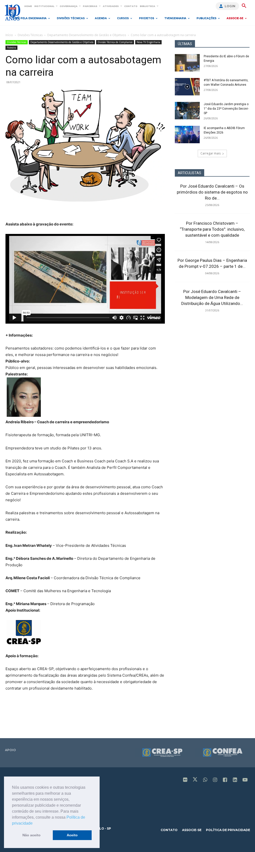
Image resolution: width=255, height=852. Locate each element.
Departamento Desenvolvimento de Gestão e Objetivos (86, 35)
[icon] (185, 780)
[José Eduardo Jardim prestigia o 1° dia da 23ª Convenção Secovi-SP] (187, 110)
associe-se (191, 830)
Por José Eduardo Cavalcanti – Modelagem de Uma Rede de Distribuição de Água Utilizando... (212, 297)
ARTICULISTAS (189, 173)
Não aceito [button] (31, 835)
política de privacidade (228, 830)
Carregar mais (210, 153)
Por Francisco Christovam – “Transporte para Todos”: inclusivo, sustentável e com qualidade (212, 229)
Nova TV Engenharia (148, 42)
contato (169, 830)
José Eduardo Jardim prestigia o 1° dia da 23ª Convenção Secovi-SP (226, 108)
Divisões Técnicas (30, 35)
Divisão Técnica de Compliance (115, 42)
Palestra (11, 47)
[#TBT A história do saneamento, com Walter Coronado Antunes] (187, 86)
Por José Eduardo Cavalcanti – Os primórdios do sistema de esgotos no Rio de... (212, 192)
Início (9, 35)
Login (230, 6)
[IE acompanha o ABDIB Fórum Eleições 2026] (187, 134)
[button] (34, 823)
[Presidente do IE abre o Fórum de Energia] (187, 62)
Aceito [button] (72, 835)
